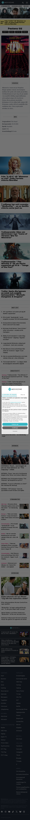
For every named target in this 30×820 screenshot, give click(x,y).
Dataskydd (15, 431)
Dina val (23, 394)
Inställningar (15, 427)
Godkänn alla (15, 424)
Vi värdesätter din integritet (9, 394)
